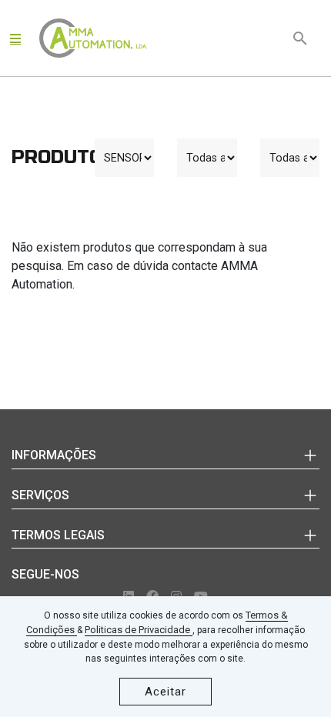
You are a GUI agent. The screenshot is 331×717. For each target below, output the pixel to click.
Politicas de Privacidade (138, 629)
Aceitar (165, 692)
